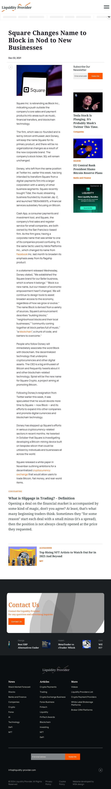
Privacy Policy (48, 783)
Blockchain (45, 722)
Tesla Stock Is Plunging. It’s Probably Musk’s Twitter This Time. (85, 121)
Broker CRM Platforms (81, 709)
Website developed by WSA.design (83, 783)
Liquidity (44, 712)
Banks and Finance (82, 178)
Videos (74, 686)
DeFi (10, 727)
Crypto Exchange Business (53, 697)
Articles (44, 681)
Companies (78, 131)
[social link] (101, 770)
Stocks (11, 691)
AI (9, 717)
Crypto (11, 707)
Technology (14, 722)
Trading (43, 691)
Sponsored (94, 186)
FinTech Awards (47, 717)
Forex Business (47, 702)
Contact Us (16, 621)
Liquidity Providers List (82, 691)
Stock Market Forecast (19, 686)
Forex (11, 712)
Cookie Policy (62, 783)
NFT (41, 561)
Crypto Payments (48, 686)
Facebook (22, 254)
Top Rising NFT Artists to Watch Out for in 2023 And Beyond (67, 554)
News (11, 681)
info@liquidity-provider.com (22, 769)
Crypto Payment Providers (83, 697)
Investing (44, 727)
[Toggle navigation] (106, 9)
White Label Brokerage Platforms (82, 703)
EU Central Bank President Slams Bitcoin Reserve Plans (87, 169)
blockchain (25, 331)
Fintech (43, 707)
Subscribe (95, 76)
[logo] (17, 7)
